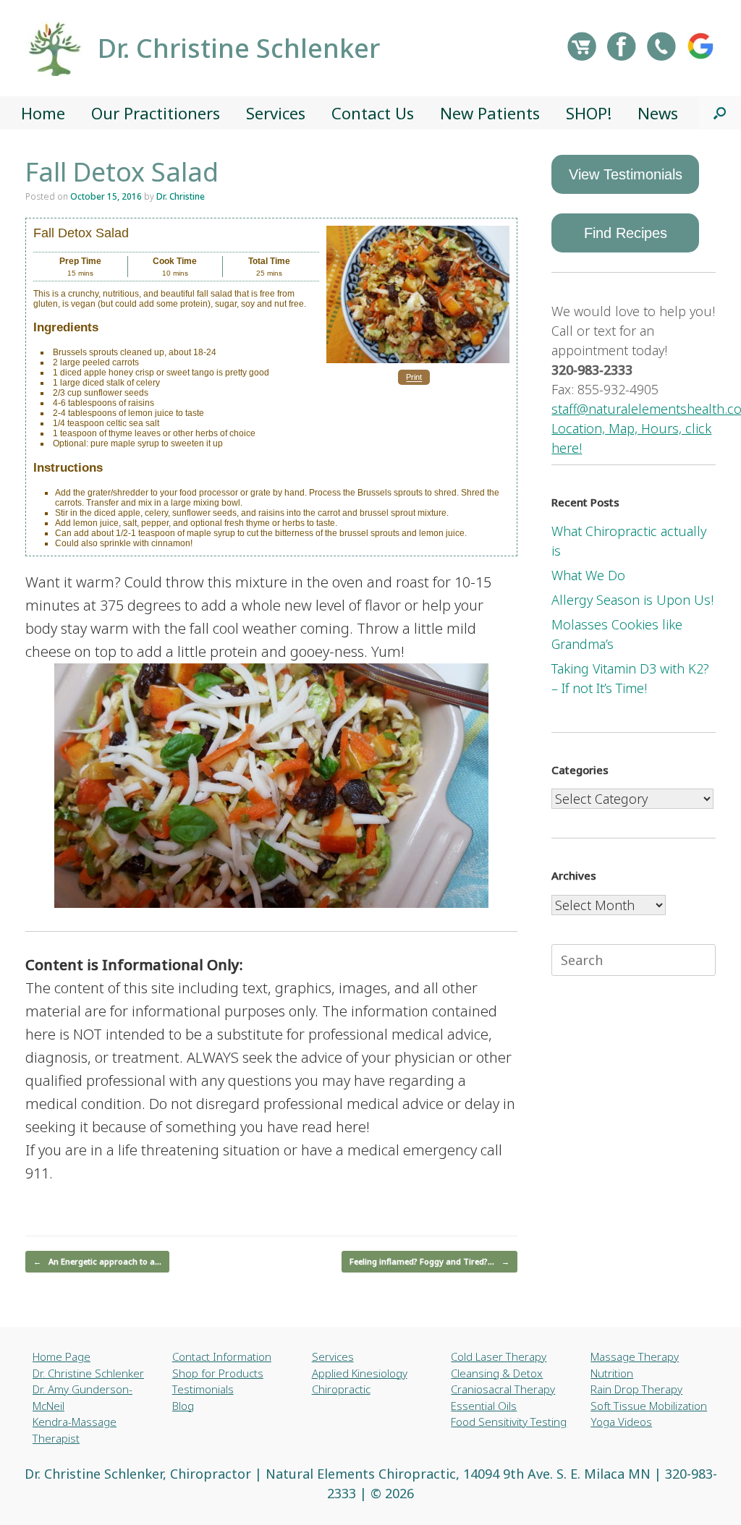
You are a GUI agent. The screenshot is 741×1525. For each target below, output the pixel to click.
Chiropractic (341, 1389)
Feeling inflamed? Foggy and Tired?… (429, 1261)
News (658, 113)
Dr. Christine (180, 196)
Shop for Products (217, 1373)
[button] (719, 112)
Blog (183, 1405)
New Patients (490, 113)
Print (414, 377)
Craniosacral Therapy (503, 1389)
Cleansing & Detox (497, 1373)
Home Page (61, 1356)
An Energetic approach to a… (97, 1261)
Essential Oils (484, 1405)
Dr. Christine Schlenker (88, 1373)
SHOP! (588, 113)
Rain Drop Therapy (636, 1389)
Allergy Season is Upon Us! (632, 599)
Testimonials (203, 1389)
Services (275, 113)
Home (43, 113)
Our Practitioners (155, 113)
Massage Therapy (634, 1356)
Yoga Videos (621, 1421)
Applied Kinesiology (359, 1373)
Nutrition (611, 1373)
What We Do (588, 575)
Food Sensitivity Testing (509, 1421)
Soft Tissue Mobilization (648, 1405)
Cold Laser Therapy (498, 1356)
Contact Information (221, 1356)
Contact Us (372, 113)
